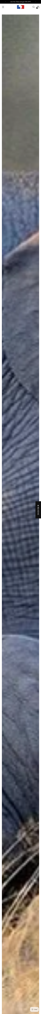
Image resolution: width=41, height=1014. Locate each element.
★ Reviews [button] (38, 510)
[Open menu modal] (3, 7)
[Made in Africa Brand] (20, 6)
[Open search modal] (33, 7)
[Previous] (5, 2)
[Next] (35, 2)
